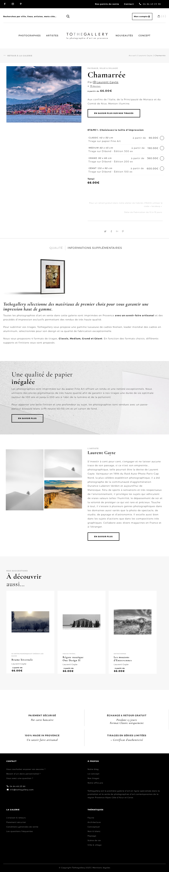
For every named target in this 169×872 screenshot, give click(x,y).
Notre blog (93, 769)
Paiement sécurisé (16, 822)
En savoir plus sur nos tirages (114, 113)
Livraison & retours (16, 818)
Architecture (94, 822)
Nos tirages (93, 778)
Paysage (92, 836)
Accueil (69, 32)
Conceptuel (94, 827)
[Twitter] (105, 231)
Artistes (52, 35)
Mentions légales (101, 867)
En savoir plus (27, 418)
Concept (144, 35)
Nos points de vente (107, 4)
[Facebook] (111, 231)
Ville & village (95, 845)
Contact (129, 4)
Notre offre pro (95, 783)
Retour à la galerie (19, 55)
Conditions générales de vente (22, 827)
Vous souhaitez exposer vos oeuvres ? (26, 769)
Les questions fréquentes (19, 831)
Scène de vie (94, 840)
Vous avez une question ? (19, 778)
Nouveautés (124, 35)
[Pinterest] (122, 231)
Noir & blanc (94, 831)
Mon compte (141, 16)
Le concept (93, 774)
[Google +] (116, 231)
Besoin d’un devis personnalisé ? (23, 774)
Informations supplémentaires (95, 247)
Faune (91, 818)
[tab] (56, 247)
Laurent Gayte (145, 55)
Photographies (30, 35)
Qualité (56, 247)
